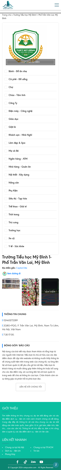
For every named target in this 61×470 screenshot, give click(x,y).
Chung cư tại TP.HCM (43, 447)
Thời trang (14, 214)
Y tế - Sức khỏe (16, 246)
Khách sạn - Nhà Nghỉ (20, 135)
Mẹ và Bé (14, 151)
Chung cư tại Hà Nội (14, 447)
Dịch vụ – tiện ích (13, 451)
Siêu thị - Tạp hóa (18, 198)
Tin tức (36, 451)
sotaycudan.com (29, 468)
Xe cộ (11, 238)
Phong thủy (10, 454)
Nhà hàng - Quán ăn (20, 167)
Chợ (11, 87)
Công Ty (13, 103)
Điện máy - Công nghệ (20, 111)
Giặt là (12, 127)
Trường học (14, 230)
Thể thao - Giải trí (18, 206)
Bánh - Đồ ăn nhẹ (18, 71)
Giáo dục (13, 119)
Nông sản (14, 183)
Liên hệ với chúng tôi (30, 387)
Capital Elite (21, 268)
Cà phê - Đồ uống (18, 79)
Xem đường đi (13, 274)
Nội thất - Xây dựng (19, 175)
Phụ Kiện (13, 191)
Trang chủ (6, 15)
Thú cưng (13, 222)
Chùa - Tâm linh (17, 95)
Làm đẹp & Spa (17, 143)
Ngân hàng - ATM (18, 159)
